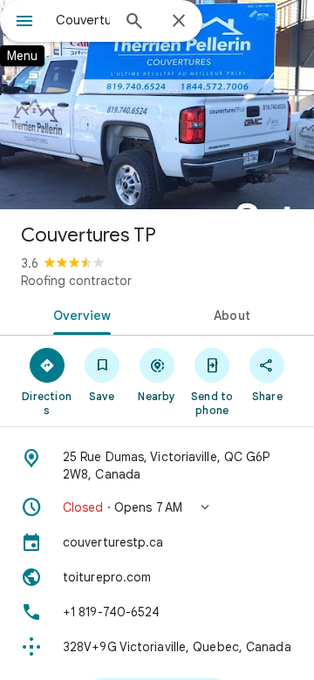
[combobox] (83, 20)
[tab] (78, 314)
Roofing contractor (76, 281)
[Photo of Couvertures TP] (157, 104)
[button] (157, 507)
